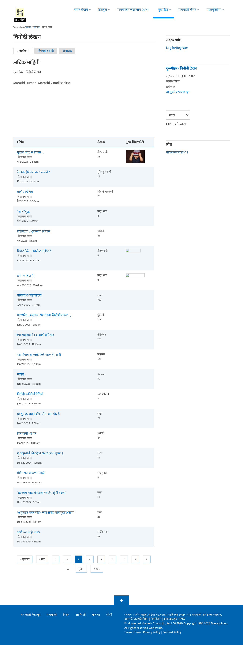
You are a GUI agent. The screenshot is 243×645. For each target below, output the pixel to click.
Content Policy (172, 632)
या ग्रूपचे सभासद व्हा (177, 92)
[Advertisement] (83, 108)
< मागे (42, 559)
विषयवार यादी (46, 51)
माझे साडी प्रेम (25, 192)
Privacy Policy (152, 632)
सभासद (67, 51)
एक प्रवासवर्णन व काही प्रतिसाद (35, 335)
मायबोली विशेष (187, 10)
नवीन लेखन (81, 10)
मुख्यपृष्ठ (28, 27)
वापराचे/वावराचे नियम (136, 619)
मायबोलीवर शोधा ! (177, 152)
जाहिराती (81, 614)
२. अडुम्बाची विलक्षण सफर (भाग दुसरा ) (40, 453)
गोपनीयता (156, 619)
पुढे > (81, 569)
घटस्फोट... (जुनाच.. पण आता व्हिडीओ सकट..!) (44, 315)
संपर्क (182, 619)
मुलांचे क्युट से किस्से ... (30, 152)
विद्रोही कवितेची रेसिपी (30, 394)
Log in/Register (177, 48)
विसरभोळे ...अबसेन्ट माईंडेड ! (34, 251)
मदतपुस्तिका (214, 10)
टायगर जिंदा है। (26, 275)
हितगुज (102, 10)
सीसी (109, 614)
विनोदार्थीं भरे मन (26, 433)
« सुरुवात (24, 559)
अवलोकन (24, 51)
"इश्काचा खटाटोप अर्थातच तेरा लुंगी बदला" (41, 493)
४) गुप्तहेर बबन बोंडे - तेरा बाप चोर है (38, 414)
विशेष (66, 614)
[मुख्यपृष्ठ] (20, 14)
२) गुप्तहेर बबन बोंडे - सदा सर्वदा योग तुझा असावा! (46, 512)
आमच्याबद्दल (170, 619)
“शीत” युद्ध (23, 211)
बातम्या (96, 614)
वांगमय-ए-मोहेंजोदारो (29, 295)
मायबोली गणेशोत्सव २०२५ (133, 10)
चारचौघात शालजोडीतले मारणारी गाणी (39, 354)
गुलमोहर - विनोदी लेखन (181, 68)
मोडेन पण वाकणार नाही (30, 473)
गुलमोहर (163, 10)
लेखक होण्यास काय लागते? (33, 172)
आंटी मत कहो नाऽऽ (28, 532)
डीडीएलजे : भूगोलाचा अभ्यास (33, 231)
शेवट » (97, 569)
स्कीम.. (21, 374)
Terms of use (132, 632)
